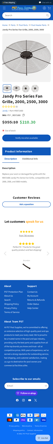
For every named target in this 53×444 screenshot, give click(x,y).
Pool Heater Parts (38, 25)
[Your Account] (44, 8)
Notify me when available (26, 138)
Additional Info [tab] (30, 159)
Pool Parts (23, 25)
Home (4, 25)
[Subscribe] (45, 386)
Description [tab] (11, 159)
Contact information (35, 430)
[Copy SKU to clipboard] (23, 115)
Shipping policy (19, 430)
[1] (7, 88)
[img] (26, 232)
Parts (13, 25)
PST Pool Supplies (29, 434)
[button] (49, 8)
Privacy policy (14, 426)
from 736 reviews (26, 235)
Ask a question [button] (27, 204)
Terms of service (41, 426)
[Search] (48, 15)
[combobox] (26, 15)
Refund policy (27, 426)
